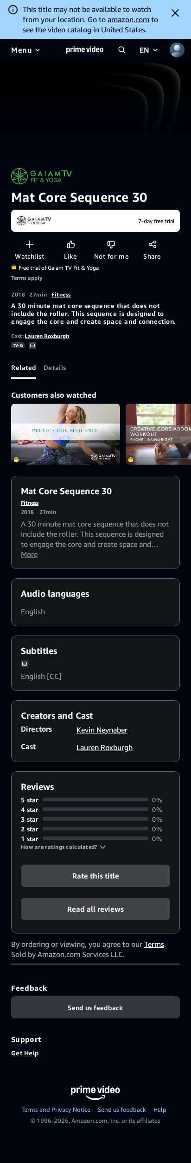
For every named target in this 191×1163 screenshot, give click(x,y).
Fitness (61, 294)
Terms (154, 944)
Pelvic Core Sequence (65, 434)
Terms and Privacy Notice (55, 1109)
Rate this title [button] (95, 875)
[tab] (23, 368)
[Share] (152, 244)
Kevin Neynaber (101, 729)
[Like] (71, 244)
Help (159, 1109)
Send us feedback (122, 1109)
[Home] (84, 50)
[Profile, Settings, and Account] (177, 50)
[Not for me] (111, 244)
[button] (63, 847)
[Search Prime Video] (122, 50)
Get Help (25, 1053)
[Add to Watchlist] (29, 244)
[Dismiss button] (175, 13)
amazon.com (128, 19)
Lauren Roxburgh (47, 336)
